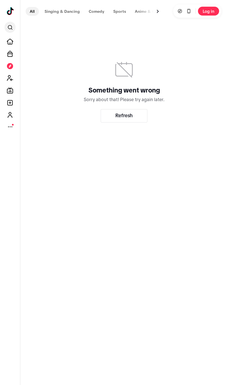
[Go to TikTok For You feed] (10, 11)
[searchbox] (10, 27)
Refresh (124, 115)
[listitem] (10, 41)
